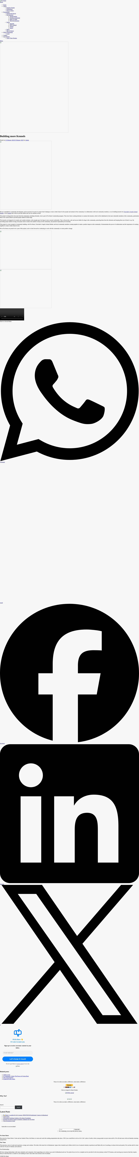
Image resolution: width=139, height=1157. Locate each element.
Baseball (12, 23)
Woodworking (13, 16)
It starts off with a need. (9, 1079)
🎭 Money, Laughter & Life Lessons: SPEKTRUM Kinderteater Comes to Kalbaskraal (25, 1115)
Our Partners (6, 36)
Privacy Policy (10, 10)
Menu (1, 2)
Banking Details (10, 7)
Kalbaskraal (9, 9)
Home (4, 5)
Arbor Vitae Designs (11, 38)
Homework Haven (11, 13)
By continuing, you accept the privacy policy (70, 1131)
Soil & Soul (6, 1116)
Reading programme (15, 18)
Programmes (6, 12)
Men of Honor (10, 31)
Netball (11, 26)
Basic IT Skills (13, 19)
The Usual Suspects (8, 1077)
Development (9, 15)
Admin (27, 140)
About (4, 6)
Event (7, 33)
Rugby (11, 28)
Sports (8, 22)
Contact (5, 35)
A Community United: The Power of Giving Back (16, 1076)
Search (1, 1104)
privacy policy (20, 1063)
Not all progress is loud (9, 1121)
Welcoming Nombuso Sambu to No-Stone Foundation (17, 1118)
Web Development (14, 20)
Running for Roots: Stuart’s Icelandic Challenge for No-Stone (19, 1119)
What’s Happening (8, 32)
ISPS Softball (13, 25)
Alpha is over (6, 1074)
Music (8, 29)
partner (9, 213)
